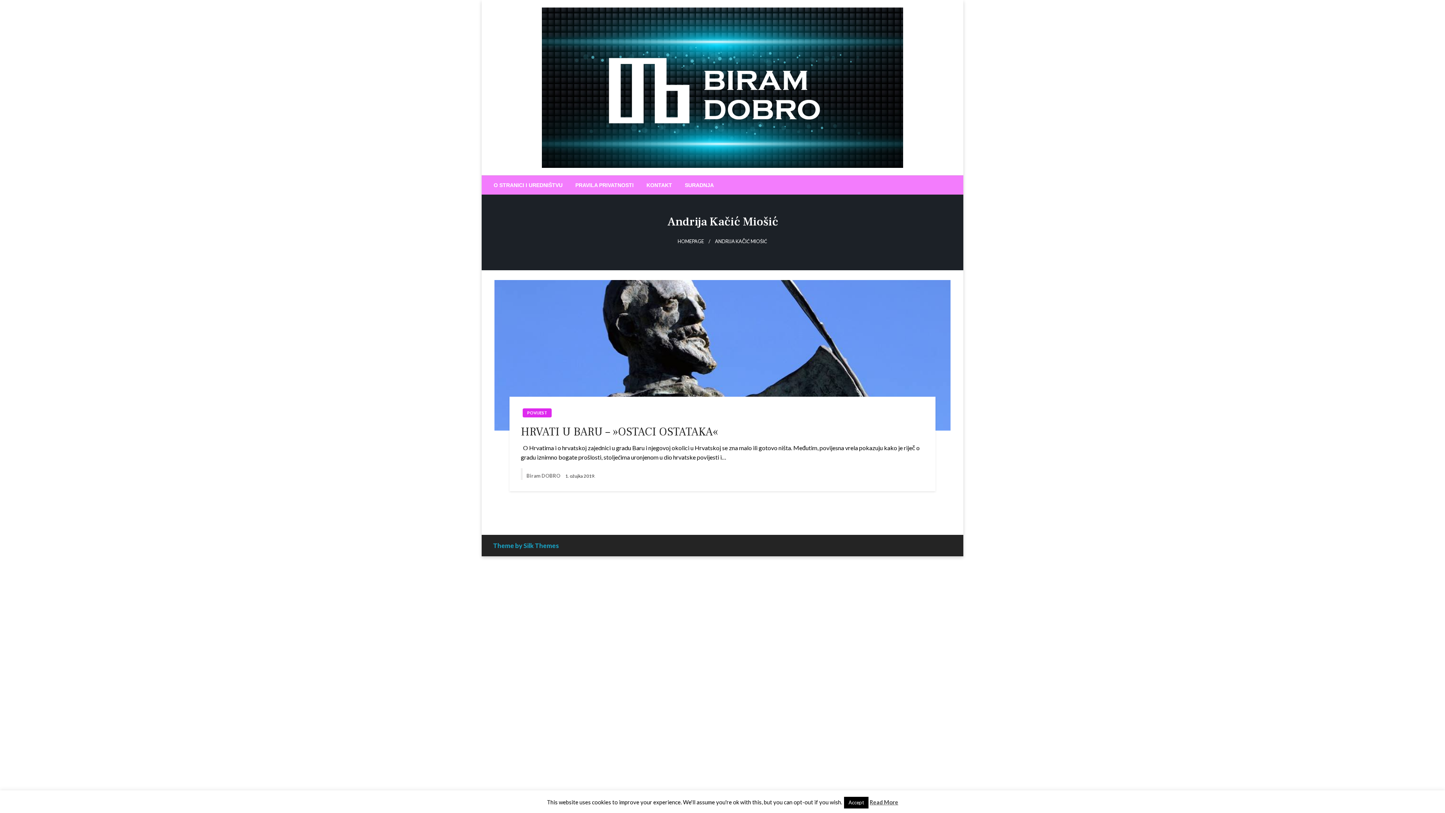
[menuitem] (528, 185)
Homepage (691, 241)
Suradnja (699, 185)
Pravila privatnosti (604, 185)
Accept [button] (856, 802)
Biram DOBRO (543, 476)
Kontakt (659, 185)
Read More (884, 802)
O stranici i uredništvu (528, 185)
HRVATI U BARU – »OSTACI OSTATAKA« (619, 432)
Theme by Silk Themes (526, 546)
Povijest (537, 412)
